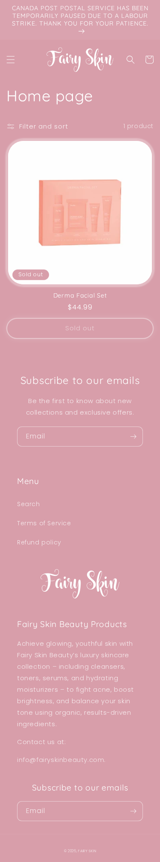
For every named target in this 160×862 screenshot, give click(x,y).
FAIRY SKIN (87, 850)
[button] (10, 59)
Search (28, 504)
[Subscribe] (133, 437)
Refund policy (39, 542)
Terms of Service (44, 523)
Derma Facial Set (80, 295)
